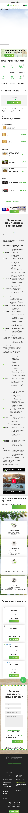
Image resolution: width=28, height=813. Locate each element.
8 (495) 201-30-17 (13, 735)
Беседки (18, 790)
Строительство (7, 782)
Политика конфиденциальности (14, 806)
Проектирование (7, 779)
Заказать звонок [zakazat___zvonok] (14, 808)
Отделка (5, 791)
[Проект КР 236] (25, 90)
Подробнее (10, 55)
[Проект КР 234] (1, 90)
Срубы (5, 798)
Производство (7, 786)
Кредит (5, 793)
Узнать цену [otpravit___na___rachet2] (18, 507)
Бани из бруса (20, 788)
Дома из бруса (20, 779)
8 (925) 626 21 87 (14, 805)
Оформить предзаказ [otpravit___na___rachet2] (12, 201)
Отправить (17, 741)
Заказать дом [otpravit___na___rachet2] (14, 102)
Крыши (5, 789)
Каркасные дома (20, 782)
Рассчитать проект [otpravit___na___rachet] (14, 811)
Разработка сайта (10, 776)
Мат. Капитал (6, 795)
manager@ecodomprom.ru (13, 730)
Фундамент (6, 784)
